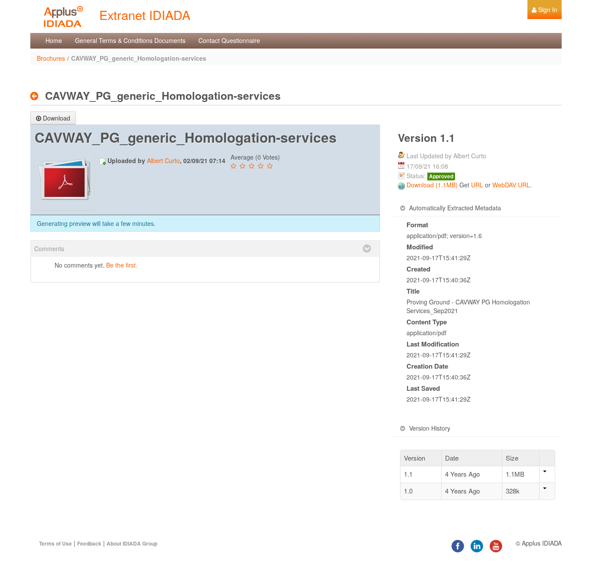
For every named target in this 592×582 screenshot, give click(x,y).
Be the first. (121, 265)
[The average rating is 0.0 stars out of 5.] (234, 166)
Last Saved (423, 388)
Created (418, 269)
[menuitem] (544, 9)
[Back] (36, 96)
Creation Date (427, 366)
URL (477, 184)
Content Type (427, 321)
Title (413, 291)
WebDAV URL (511, 184)
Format (417, 224)
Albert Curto (163, 160)
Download (56, 118)
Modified (420, 246)
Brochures (51, 58)
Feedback (89, 543)
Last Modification (433, 344)
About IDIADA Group (132, 543)
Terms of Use (55, 543)
